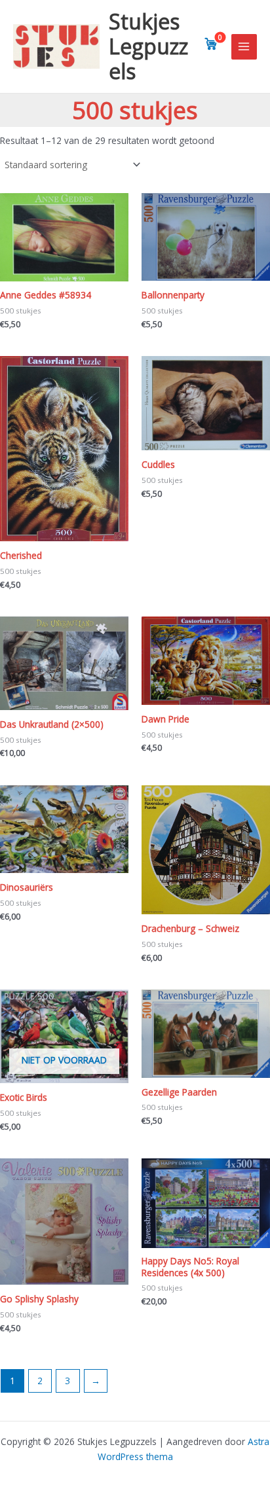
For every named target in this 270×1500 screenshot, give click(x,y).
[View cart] (211, 44)
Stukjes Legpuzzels (148, 46)
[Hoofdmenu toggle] (244, 47)
